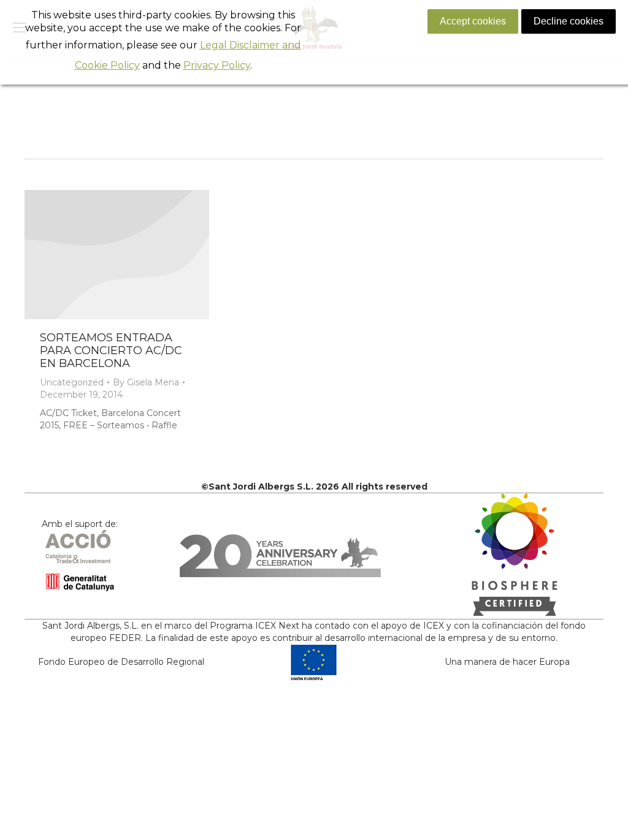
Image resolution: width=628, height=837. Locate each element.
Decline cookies (568, 21)
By (146, 382)
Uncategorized (72, 382)
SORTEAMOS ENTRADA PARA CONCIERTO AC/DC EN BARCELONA (111, 350)
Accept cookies (473, 21)
